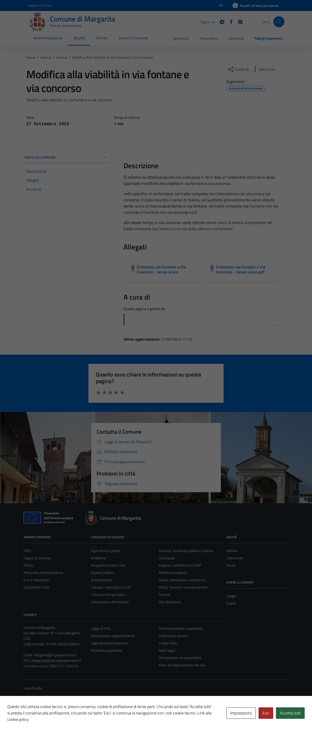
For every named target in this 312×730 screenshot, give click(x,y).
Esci (265, 713)
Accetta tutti (290, 713)
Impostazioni (241, 713)
